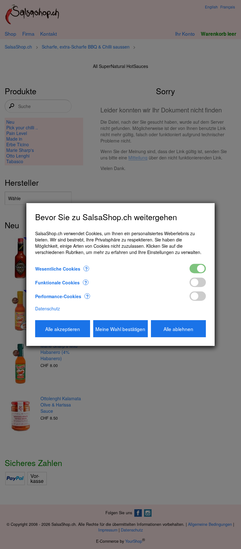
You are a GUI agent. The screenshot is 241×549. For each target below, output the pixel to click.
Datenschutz (47, 308)
